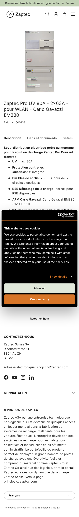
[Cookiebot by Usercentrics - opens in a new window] (58, 215)
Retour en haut (39, 318)
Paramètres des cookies (17, 507)
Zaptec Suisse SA (50, 507)
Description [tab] (12, 138)
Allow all (39, 288)
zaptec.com (28, 481)
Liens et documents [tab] (42, 138)
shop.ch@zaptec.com (52, 367)
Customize (37, 299)
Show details (58, 276)
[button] (64, 14)
